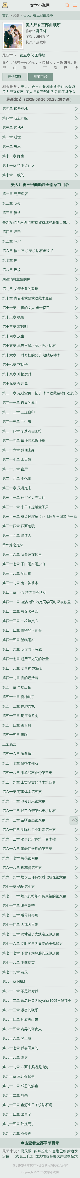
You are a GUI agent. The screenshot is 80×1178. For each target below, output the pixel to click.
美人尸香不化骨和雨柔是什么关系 (48, 87)
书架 (5, 5)
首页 (5, 15)
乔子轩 (41, 31)
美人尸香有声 (12, 92)
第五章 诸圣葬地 (32, 55)
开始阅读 (15, 77)
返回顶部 (74, 820)
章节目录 (41, 77)
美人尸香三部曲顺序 (38, 15)
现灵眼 (26, 1151)
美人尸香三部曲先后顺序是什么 (50, 92)
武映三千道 (24, 1156)
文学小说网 (40, 5)
